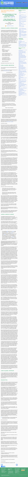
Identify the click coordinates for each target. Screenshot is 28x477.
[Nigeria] (19, 2)
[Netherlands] (22, 2)
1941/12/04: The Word (21, 25)
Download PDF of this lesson (10, 25)
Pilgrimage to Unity (17, 470)
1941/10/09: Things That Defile (22, 17)
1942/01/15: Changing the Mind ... (22, 28)
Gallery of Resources (10, 472)
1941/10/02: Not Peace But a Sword (23, 16)
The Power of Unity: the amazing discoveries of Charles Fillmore (22, 51)
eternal (5, 234)
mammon (12, 232)
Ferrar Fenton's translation (10, 121)
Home (2, 8)
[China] (18, 2)
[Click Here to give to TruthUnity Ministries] (23, 470)
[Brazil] (20, 2)
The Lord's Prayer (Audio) (21, 73)
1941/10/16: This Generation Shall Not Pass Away (22, 18)
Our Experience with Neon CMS (17, 472)
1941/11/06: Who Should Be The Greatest (22, 22)
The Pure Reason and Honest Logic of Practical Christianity (23, 89)
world (7, 231)
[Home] (7, 3)
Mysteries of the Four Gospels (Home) (22, 12)
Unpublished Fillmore (21, 61)
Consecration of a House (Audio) (22, 74)
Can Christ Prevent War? (21, 83)
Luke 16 (12, 17)
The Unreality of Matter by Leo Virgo (22, 80)
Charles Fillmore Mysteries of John (22, 67)
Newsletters (3, 470)
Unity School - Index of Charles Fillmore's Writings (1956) (22, 92)
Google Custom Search (10, 471)
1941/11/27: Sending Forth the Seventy (22, 24)
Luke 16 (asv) (20, 40)
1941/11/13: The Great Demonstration (21, 23)
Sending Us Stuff (3, 472)
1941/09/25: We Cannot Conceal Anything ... (22, 15)
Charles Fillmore (20, 54)
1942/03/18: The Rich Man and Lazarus (22, 36)
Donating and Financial (4, 471)
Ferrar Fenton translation (6, 70)
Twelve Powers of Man (21, 65)
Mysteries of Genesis (21, 66)
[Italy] (21, 2)
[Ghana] (16, 2)
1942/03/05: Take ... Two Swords (22, 34)
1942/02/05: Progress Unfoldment (22, 31)
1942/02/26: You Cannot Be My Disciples (22, 33)
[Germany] (23, 2)
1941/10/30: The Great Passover (22, 20)
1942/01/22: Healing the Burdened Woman (22, 29)
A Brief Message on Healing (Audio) (22, 71)
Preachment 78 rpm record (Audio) (22, 70)
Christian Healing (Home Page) (22, 55)
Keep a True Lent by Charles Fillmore (23, 62)
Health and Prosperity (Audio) (22, 68)
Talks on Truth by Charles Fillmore (22, 84)
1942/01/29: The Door (21, 30)
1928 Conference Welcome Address (22, 56)
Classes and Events (10, 470)
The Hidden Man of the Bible (22, 60)
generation (13, 231)
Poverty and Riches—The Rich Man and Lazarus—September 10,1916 (22, 46)
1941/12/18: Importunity (21, 26)
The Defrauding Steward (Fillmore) (22, 44)
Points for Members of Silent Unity (22, 81)
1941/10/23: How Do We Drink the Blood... (22, 19)
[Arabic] (17, 2)
